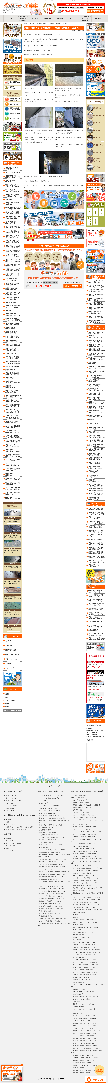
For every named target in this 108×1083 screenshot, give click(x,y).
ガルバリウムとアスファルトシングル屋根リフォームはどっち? (13, 411)
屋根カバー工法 (99, 115)
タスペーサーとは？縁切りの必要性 (11, 222)
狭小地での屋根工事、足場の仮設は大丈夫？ (84, 826)
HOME (25, 23)
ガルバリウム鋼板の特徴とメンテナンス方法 (12, 431)
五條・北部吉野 (10, 700)
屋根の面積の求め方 (11, 302)
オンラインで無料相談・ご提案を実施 (49, 798)
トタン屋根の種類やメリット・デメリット (95, 385)
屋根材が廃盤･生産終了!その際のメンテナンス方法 (86, 905)
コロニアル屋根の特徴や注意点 (93, 380)
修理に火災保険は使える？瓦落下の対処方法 (96, 445)
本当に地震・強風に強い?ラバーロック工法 (13, 298)
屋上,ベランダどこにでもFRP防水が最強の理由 (13, 241)
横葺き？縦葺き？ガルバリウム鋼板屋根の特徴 (96, 312)
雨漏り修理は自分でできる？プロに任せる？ (12, 185)
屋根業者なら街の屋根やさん (13, 843)
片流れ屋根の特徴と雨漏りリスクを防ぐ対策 (12, 314)
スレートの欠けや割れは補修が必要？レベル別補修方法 (87, 868)
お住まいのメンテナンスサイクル (81, 989)
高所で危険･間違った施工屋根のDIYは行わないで (13, 441)
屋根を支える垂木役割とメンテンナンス (12, 445)
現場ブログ (32, 23)
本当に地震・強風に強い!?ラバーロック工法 (84, 1041)
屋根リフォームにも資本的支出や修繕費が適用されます (54, 871)
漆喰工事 (97, 123)
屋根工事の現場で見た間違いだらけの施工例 (95, 467)
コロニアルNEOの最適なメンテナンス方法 (95, 411)
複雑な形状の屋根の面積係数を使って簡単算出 (12, 306)
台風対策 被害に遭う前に (46, 830)
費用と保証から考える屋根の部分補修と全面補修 (52, 874)
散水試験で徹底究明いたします (47, 827)
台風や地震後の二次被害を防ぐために (95, 449)
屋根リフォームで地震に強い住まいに (49, 832)
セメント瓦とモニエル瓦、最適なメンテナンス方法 (86, 878)
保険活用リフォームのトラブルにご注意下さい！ (86, 1026)
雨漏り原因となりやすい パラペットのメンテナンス (53, 888)
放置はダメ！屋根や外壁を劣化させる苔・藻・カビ (86, 1033)
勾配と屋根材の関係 (11, 341)
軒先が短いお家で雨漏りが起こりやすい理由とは (12, 357)
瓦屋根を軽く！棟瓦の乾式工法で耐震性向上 (84, 944)
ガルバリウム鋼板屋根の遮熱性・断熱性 (95, 299)
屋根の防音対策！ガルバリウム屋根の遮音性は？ (96, 321)
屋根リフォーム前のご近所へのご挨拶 (94, 517)
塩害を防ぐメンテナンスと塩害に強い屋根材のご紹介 (87, 1031)
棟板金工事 (97, 152)
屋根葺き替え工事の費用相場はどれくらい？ (95, 345)
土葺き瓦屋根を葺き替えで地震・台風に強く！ (12, 265)
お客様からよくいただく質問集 (81, 812)
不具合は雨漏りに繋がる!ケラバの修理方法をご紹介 (86, 900)
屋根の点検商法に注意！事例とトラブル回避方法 (95, 543)
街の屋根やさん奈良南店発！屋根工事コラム (18, 829)
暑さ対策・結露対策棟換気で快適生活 (83, 932)
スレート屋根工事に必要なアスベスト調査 (84, 954)
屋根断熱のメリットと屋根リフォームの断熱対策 (12, 479)
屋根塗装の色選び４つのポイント (93, 471)
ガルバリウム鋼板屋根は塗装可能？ (95, 294)
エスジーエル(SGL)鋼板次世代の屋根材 (12, 426)
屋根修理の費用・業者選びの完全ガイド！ (12, 176)
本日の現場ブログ (10, 824)
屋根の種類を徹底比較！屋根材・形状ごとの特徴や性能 (87, 858)
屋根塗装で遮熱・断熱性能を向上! (95, 480)
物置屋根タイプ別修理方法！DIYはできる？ (95, 591)
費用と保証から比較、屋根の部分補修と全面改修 (96, 349)
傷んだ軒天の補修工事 (78, 982)
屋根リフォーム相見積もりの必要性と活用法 (51, 864)
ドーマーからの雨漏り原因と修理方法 (12, 464)
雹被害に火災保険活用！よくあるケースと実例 (95, 493)
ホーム (10, 18)
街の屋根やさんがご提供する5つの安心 (22, 18)
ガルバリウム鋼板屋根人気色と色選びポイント (95, 303)
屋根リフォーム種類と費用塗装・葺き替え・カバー (96, 367)
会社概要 (98, 18)
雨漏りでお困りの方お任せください (48, 808)
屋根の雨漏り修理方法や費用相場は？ (12, 450)
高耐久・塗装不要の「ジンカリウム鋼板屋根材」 (86, 962)
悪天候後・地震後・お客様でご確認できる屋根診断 (86, 805)
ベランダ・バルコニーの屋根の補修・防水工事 (51, 837)
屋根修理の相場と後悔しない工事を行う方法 (95, 341)
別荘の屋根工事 (93, 630)
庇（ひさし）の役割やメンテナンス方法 (12, 460)
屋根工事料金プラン (44, 803)
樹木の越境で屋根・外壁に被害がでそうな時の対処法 (96, 557)
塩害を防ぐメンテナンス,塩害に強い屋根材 (13, 391)
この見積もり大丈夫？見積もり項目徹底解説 (95, 526)
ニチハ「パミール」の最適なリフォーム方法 (84, 817)
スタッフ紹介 (9, 645)
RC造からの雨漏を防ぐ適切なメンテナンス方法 (85, 964)
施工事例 (35, 18)
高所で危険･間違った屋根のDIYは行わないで (84, 967)
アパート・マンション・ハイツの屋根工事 (50, 845)
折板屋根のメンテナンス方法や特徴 (82, 873)
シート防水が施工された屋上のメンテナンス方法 (12, 231)
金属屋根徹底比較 (77, 1013)
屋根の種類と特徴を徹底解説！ (11, 168)
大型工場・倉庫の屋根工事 (46, 842)
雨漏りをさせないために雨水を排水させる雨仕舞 (12, 344)
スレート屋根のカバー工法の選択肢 (96, 371)
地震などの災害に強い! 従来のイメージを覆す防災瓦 (86, 949)
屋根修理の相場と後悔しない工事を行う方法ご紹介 (52, 859)
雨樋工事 (97, 130)
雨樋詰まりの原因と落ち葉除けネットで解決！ (96, 613)
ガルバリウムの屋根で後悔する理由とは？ (12, 422)
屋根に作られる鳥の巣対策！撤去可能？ (95, 617)
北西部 (7, 694)
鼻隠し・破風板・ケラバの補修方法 (12, 203)
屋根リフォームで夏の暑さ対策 (47, 840)
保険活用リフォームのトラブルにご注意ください (96, 561)
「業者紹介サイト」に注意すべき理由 (95, 565)
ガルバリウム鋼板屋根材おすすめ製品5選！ (95, 308)
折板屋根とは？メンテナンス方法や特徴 (95, 389)
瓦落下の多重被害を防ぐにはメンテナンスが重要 (95, 440)
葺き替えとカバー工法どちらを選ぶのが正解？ (95, 358)
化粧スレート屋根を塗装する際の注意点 (94, 398)
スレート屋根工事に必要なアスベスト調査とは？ (12, 488)
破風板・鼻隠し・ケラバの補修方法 (82, 885)
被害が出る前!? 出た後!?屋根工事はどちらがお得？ (96, 531)
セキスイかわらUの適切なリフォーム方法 (84, 815)
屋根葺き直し (98, 145)
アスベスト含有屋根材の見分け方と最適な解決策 (12, 362)
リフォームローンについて (46, 869)
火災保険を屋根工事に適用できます (48, 835)
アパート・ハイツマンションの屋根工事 (95, 626)
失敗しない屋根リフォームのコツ (95, 336)
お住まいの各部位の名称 (12, 172)
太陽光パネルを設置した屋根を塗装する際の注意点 (52, 918)
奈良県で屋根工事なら (12, 654)
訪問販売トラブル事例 (95, 539)
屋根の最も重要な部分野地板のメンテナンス (12, 373)
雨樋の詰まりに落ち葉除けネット (48, 911)
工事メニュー (72, 18)
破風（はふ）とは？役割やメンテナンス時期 (12, 498)
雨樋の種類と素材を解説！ (46, 916)
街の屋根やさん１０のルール (13, 800)
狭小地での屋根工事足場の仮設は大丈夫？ (95, 416)
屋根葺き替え (98, 108)
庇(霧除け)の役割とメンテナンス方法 (11, 279)
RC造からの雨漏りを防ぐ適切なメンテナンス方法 (13, 455)
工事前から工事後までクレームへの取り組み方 (95, 522)
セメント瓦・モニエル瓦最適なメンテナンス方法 (12, 260)
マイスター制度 (10, 810)
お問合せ (8, 663)
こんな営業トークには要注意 (95, 535)
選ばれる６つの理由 (11, 798)
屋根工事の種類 (95, 102)
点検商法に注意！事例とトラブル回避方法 (50, 815)
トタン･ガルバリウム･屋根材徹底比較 (12, 417)
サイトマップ (9, 668)
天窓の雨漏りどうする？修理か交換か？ (12, 469)
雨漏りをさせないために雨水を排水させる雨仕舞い (86, 1048)
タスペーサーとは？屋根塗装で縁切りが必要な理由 (86, 897)
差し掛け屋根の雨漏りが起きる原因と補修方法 (12, 324)
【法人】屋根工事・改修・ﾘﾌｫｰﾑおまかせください (96, 634)
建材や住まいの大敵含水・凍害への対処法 (12, 336)
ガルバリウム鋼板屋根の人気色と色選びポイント (86, 851)
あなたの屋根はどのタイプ (80, 800)
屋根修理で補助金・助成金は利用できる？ (95, 498)
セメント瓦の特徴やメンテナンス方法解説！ (12, 255)
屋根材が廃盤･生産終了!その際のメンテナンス (12, 400)
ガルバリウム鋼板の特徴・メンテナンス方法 (84, 959)
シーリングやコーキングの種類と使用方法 (12, 284)
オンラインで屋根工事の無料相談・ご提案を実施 (95, 509)
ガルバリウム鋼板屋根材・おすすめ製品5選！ (85, 834)
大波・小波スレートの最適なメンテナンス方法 (12, 274)
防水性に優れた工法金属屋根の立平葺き (11, 288)
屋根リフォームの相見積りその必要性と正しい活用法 (96, 513)
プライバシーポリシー (12, 659)
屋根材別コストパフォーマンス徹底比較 (12, 381)
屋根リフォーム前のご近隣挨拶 (47, 813)
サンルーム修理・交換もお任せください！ (95, 595)
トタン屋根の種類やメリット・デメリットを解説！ (86, 870)
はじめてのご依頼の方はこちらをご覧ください (51, 795)
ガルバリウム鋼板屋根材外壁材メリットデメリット (96, 317)
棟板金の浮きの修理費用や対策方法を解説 (12, 195)
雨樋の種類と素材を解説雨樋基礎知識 (12, 483)
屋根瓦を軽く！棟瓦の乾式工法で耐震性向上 (95, 454)
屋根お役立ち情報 (93, 432)
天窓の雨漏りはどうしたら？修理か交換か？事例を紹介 (87, 888)
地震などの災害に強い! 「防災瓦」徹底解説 (95, 463)
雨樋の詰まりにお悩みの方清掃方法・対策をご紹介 (96, 609)
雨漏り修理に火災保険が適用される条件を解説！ (95, 489)
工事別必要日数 (93, 423)
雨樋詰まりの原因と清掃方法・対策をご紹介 (51, 908)
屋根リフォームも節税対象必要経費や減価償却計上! (96, 638)
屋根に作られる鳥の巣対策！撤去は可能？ (50, 913)
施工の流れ (60, 18)
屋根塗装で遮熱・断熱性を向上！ (81, 937)
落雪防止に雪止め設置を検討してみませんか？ (51, 898)
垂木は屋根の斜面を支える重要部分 (48, 879)
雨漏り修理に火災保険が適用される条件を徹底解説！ (87, 1072)
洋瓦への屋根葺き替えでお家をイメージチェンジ (12, 405)
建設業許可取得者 (10, 650)
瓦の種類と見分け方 (11, 353)
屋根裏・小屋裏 (10, 328)
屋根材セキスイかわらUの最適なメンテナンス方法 (96, 407)
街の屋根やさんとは (11, 795)
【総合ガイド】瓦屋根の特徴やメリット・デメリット (87, 856)
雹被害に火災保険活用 (78, 1067)
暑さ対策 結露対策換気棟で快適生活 (11, 332)
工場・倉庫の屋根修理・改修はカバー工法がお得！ (96, 600)
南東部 (7, 703)
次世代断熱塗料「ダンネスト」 (93, 476)
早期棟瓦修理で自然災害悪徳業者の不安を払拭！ (12, 269)
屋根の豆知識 (9, 378)
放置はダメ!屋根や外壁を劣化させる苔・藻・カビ (13, 396)
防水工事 (97, 137)
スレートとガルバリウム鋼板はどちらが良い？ (95, 281)
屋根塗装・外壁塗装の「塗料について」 (83, 807)
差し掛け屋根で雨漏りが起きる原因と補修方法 (85, 1046)
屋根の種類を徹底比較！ (92, 363)
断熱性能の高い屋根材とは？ (10, 474)
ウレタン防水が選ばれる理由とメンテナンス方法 (12, 227)
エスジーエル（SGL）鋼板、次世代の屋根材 (84, 1018)
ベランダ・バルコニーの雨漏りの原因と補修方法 (12, 250)
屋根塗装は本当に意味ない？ (10, 181)
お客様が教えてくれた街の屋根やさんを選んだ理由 (19, 827)
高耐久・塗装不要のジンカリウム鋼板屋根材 (12, 436)
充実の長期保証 (10, 808)
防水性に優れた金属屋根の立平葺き (82, 1021)
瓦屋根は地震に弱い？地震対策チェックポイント (96, 458)
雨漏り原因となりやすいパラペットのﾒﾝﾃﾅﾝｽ (12, 236)
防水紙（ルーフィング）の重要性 (81, 999)
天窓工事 (97, 167)
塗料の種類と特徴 (95, 656)
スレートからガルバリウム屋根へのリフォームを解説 (96, 286)
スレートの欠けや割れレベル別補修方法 (95, 376)
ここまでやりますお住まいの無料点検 (85, 18)
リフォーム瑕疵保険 (11, 805)
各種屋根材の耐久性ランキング (81, 1006)
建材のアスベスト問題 (12, 366)
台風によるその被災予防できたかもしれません (96, 436)
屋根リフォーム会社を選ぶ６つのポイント (96, 428)
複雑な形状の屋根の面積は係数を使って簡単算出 (86, 927)
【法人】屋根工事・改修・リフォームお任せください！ (54, 850)
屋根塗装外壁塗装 (97, 160)
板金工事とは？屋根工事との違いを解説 (12, 190)
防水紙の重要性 (10, 370)
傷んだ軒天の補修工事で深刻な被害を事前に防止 (12, 217)
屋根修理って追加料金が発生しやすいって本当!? (95, 552)
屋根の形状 (8, 310)
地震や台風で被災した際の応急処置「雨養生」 (12, 293)
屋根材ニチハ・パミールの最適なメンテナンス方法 (96, 402)
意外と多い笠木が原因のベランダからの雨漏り (12, 212)
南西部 (7, 706)
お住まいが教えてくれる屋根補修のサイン (95, 354)
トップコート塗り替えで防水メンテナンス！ (12, 493)
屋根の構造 (8, 199)
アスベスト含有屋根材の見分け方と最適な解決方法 (86, 952)
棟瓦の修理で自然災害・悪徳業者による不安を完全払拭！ (88, 909)
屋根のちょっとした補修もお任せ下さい (49, 810)
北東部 (7, 697)
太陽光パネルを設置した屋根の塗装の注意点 (95, 393)
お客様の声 (47, 18)
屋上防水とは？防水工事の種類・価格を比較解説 (12, 246)
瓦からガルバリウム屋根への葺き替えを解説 (95, 290)
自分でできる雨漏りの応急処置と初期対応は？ (95, 485)
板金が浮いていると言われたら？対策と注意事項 (96, 548)
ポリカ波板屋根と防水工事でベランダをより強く (96, 604)
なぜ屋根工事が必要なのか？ (95, 332)
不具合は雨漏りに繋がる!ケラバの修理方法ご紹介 (13, 208)
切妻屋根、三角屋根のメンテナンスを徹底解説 (12, 319)
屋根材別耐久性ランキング (10, 386)
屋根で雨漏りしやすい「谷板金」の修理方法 (12, 349)
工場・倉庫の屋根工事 (95, 621)
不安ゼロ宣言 (9, 803)
